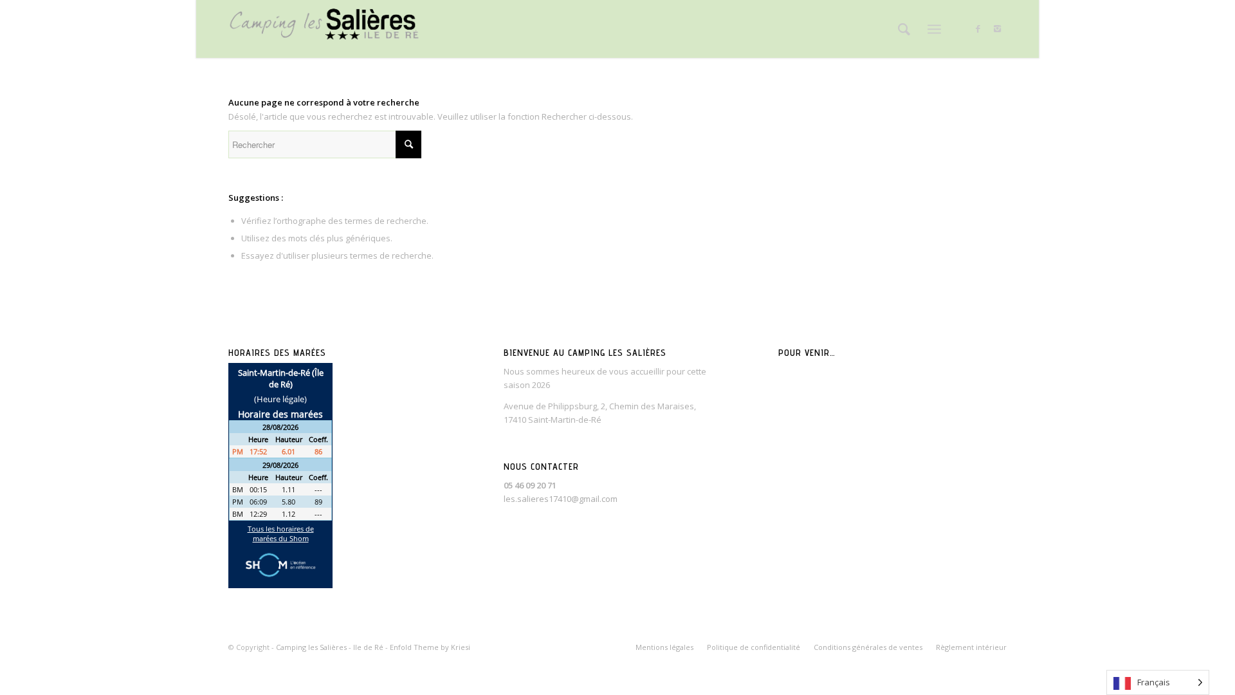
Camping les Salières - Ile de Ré (329, 647)
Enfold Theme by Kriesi (430, 647)
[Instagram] (997, 28)
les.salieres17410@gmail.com (561, 499)
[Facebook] (977, 28)
